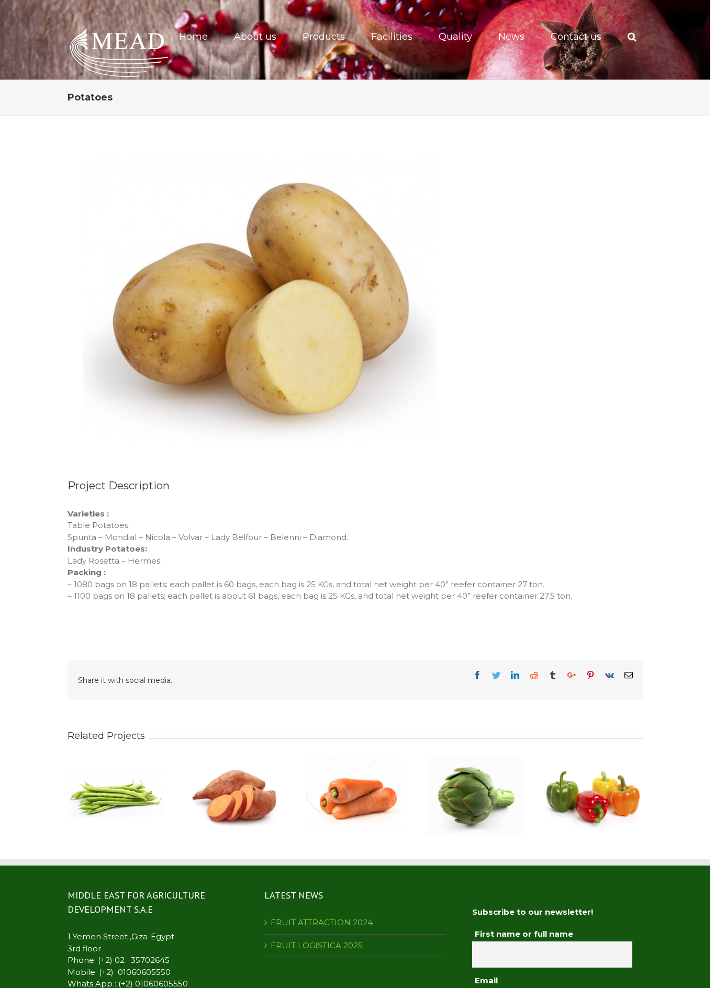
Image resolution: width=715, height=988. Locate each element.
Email (486, 980)
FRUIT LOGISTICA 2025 (317, 945)
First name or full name (524, 934)
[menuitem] (200, 36)
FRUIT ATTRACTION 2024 (322, 922)
